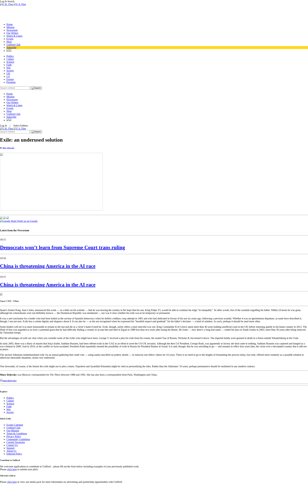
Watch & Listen (14, 36)
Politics (10, 56)
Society (10, 70)
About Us (11, 451)
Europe (10, 79)
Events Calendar (14, 424)
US (8, 76)
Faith (9, 64)
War (8, 67)
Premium (11, 82)
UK (8, 73)
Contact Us (12, 445)
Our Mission (12, 430)
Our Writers (12, 33)
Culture (10, 59)
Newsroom (12, 30)
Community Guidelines (18, 439)
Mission (10, 27)
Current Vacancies (15, 442)
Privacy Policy (13, 436)
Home (9, 24)
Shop (9, 41)
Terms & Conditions (16, 433)
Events (9, 38)
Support (10, 448)
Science (10, 62)
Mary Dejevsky (8, 148)
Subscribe (11, 47)
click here (12, 469)
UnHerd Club (13, 44)
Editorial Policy (14, 453)
